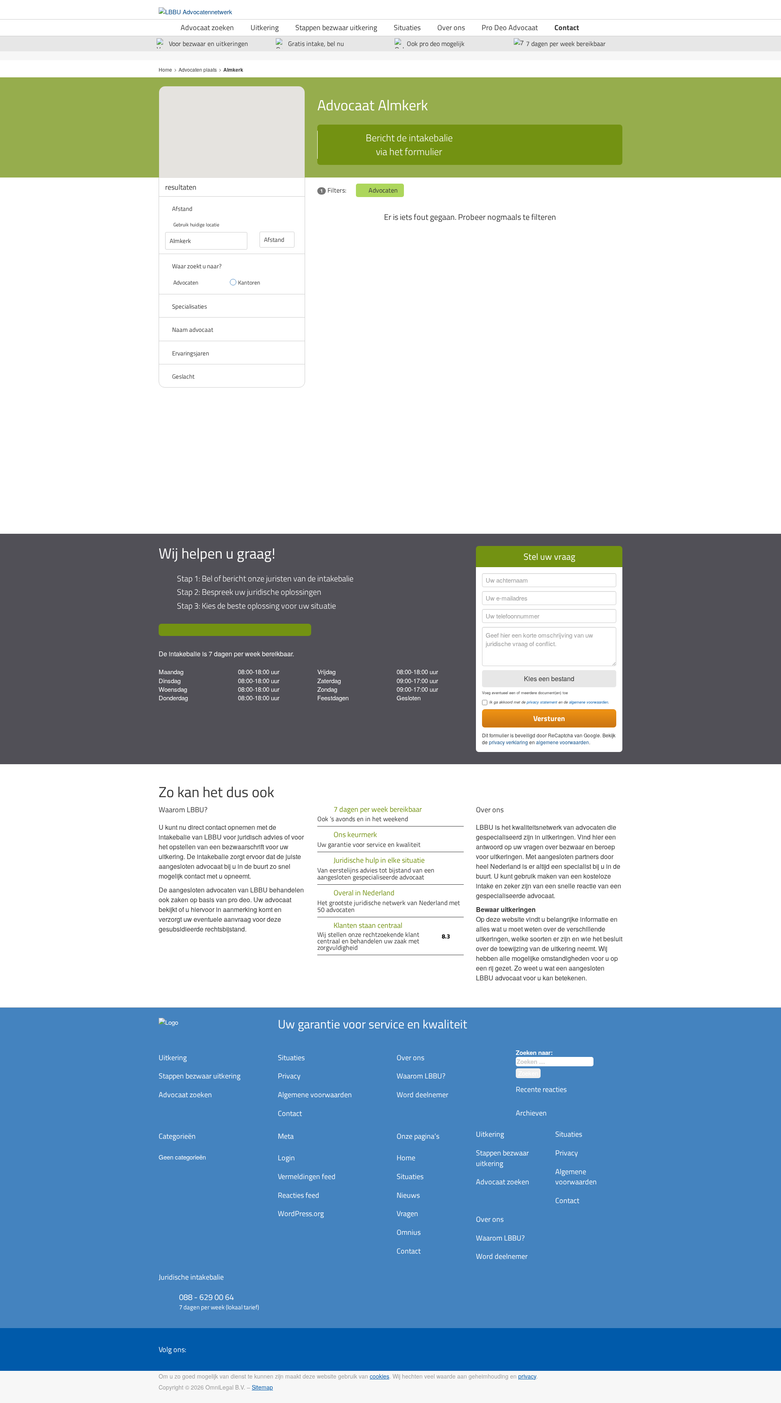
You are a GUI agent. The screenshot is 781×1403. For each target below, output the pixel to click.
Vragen (407, 1213)
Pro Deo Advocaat (510, 27)
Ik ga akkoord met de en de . (549, 702)
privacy (527, 1376)
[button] (239, 124)
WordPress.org (301, 1213)
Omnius (409, 1232)
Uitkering (265, 27)
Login (286, 1157)
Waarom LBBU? (421, 1075)
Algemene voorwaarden (315, 1094)
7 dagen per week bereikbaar (566, 43)
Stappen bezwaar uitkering (336, 27)
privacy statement (542, 702)
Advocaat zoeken (207, 27)
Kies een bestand (549, 678)
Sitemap (262, 1387)
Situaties (407, 27)
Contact (566, 27)
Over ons (451, 27)
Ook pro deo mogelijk (436, 43)
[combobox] (554, 1061)
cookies (379, 1376)
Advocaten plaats (198, 69)
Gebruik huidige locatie (196, 224)
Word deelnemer (422, 1094)
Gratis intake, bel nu (316, 43)
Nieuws (408, 1195)
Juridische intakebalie (191, 1276)
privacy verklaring (508, 742)
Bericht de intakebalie (409, 144)
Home (165, 69)
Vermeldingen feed (307, 1176)
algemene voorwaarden (588, 702)
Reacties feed (298, 1195)
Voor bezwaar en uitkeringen (208, 43)
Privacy (289, 1075)
